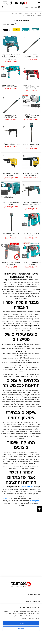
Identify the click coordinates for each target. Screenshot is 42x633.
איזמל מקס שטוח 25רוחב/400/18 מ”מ (11, 116)
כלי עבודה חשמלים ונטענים (25, 13)
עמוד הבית (37, 13)
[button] (39, 509)
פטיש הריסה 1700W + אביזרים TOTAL (31, 116)
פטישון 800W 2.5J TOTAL (11, 86)
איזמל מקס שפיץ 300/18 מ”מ (11, 234)
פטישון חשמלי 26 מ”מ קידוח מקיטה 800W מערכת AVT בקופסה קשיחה (11, 57)
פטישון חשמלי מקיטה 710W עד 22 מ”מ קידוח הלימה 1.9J (31, 204)
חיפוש (3, 7)
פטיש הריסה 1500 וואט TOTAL (11, 203)
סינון (12, 24)
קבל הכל (21, 623)
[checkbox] (35, 29)
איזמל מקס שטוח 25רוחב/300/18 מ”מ (31, 56)
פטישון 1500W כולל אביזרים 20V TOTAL (31, 263)
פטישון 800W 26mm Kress (11, 144)
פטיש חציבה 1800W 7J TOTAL (31, 234)
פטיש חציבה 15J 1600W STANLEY (10, 174)
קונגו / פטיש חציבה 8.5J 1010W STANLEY (31, 174)
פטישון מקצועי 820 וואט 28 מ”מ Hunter (11, 263)
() (6, 3)
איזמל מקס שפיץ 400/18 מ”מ (31, 145)
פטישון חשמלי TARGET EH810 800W (31, 87)
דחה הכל (21, 629)
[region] (21, 618)
